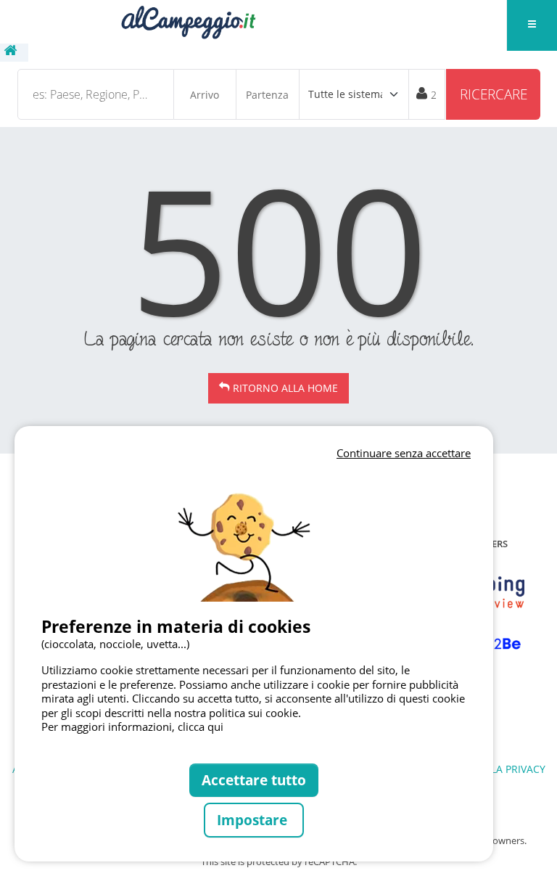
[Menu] (531, 25)
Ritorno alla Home (285, 388)
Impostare (254, 820)
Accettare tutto (254, 780)
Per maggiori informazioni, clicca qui (132, 726)
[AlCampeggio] (187, 21)
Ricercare (493, 94)
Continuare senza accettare (404, 453)
